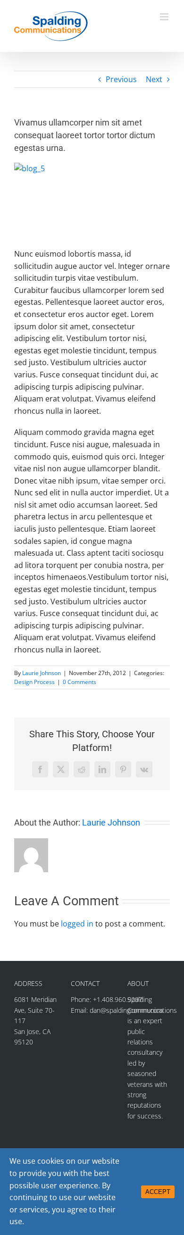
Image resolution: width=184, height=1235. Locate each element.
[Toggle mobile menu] (165, 17)
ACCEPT (157, 1191)
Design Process (34, 682)
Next (154, 79)
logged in (77, 923)
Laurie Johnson (41, 673)
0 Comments (79, 682)
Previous (121, 79)
